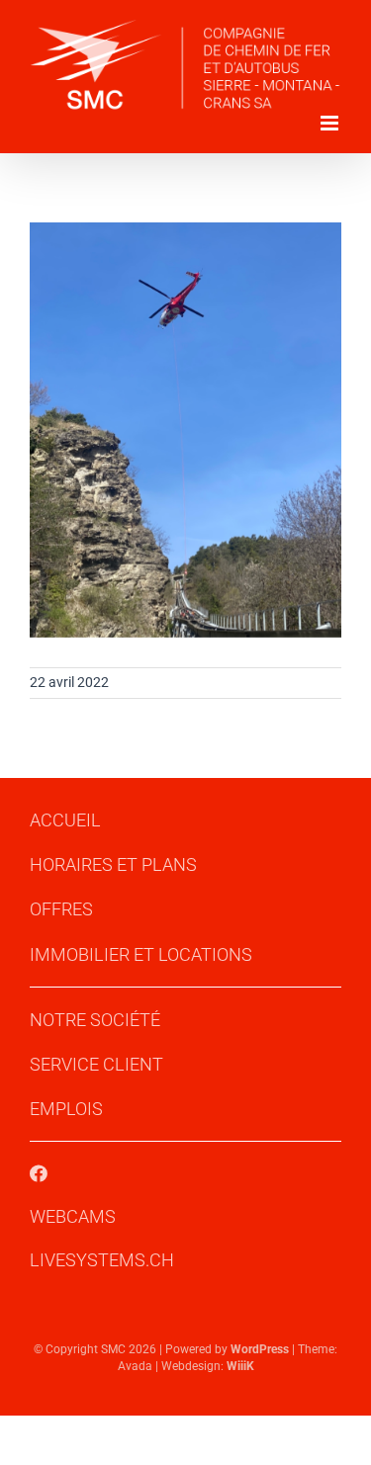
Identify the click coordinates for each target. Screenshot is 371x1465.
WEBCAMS (73, 1216)
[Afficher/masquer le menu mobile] (331, 123)
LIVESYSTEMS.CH (102, 1260)
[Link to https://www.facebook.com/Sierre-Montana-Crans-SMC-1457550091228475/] (38, 1173)
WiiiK (240, 1366)
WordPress (260, 1349)
